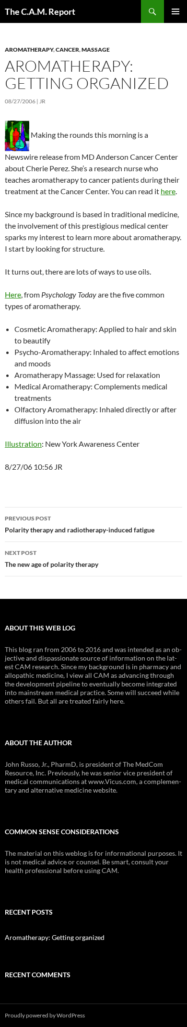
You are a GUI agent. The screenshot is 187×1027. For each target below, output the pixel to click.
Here (13, 294)
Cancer (67, 49)
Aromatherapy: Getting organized (55, 937)
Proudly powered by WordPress (45, 1015)
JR (42, 101)
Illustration (23, 443)
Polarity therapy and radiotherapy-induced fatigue (79, 524)
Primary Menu (175, 11)
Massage (96, 49)
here (168, 191)
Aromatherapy (29, 49)
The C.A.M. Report (40, 11)
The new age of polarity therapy (51, 558)
